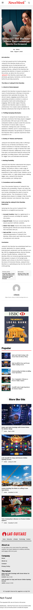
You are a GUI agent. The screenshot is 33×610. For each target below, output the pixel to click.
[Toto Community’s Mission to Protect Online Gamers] (6, 380)
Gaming (3, 583)
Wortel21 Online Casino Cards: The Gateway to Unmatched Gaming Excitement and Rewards (8, 276)
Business (16, 35)
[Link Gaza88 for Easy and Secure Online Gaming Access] (6, 364)
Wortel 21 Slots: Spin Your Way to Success (23, 274)
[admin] (16, 288)
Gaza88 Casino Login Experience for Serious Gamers (21, 387)
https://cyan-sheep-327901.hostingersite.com (16, 297)
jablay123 (5, 75)
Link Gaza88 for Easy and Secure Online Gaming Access (21, 363)
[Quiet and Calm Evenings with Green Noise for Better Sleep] (6, 356)
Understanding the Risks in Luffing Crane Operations (21, 371)
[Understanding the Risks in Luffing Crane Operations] (6, 372)
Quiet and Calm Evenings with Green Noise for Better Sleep (20, 355)
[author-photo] (3, 431)
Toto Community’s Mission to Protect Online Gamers (20, 379)
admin (17, 49)
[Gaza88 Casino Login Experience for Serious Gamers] (6, 388)
